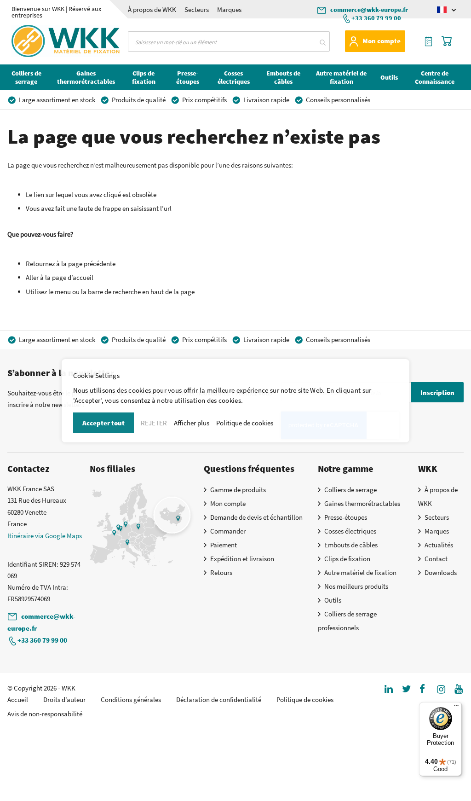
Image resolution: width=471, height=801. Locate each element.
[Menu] (456, 707)
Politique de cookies (244, 422)
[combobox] (228, 41)
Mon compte (381, 40)
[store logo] (40, 41)
